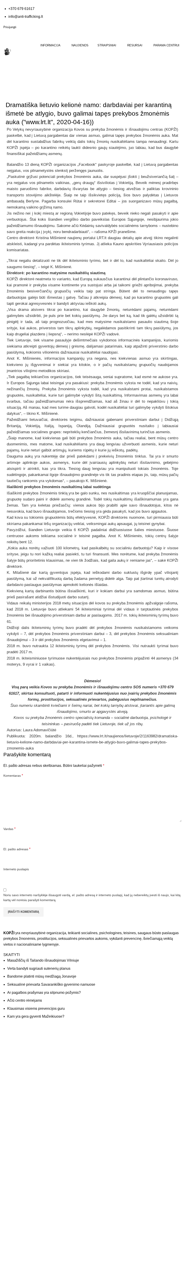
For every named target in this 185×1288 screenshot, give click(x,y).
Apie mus (10, 1136)
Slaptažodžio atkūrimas (112, 1163)
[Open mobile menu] (3, 69)
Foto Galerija (105, 1037)
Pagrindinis (11, 93)
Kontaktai (10, 1145)
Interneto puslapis (16, 869)
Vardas (9, 829)
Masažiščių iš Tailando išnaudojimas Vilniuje (43, 960)
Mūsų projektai (13, 1163)
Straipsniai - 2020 (35, 93)
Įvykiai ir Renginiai (16, 1154)
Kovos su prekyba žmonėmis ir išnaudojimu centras (118, 129)
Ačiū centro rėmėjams (24, 1000)
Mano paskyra (106, 1136)
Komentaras (13, 775)
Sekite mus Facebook (27, 1114)
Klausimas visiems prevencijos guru (36, 1008)
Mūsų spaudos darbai (111, 1055)
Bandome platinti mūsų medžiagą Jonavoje (41, 976)
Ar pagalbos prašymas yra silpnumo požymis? (44, 992)
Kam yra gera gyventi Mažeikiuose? (35, 1016)
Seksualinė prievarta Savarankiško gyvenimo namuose (51, 984)
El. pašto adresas (16, 849)
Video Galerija (106, 1046)
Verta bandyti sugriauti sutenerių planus (38, 968)
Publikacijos (104, 1064)
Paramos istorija (107, 1145)
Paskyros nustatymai (110, 1154)
